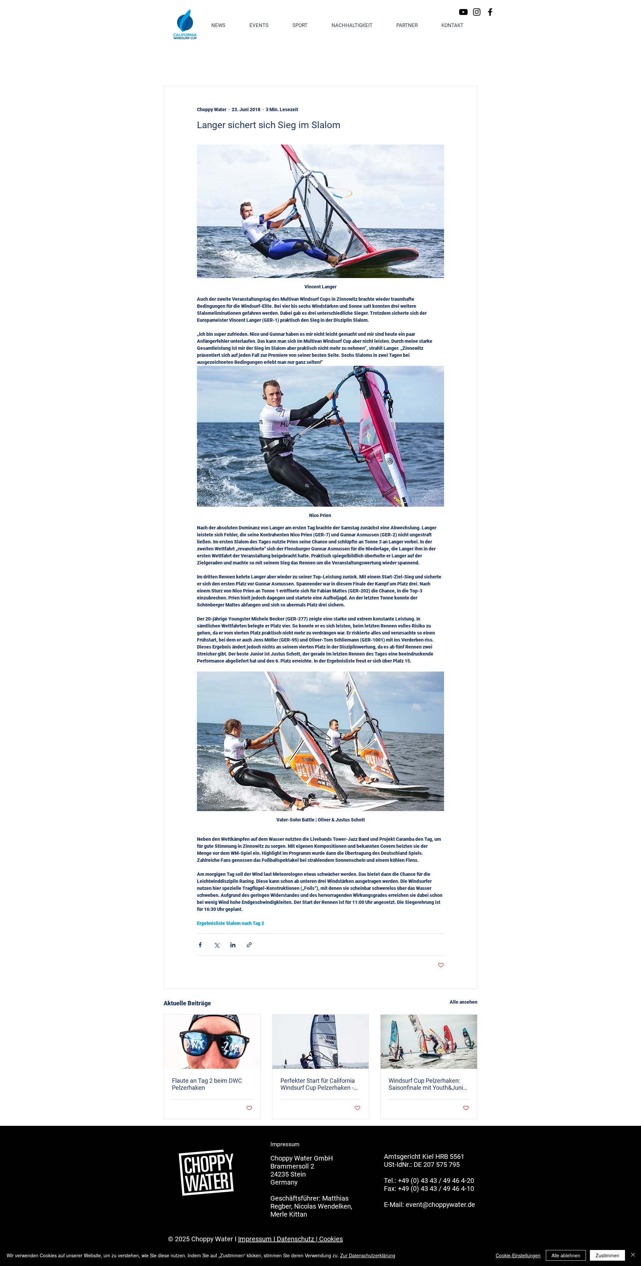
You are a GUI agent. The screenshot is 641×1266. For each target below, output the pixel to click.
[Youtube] (463, 12)
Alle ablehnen (566, 1255)
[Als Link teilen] (249, 945)
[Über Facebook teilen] (200, 945)
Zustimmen (607, 1255)
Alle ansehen (463, 1002)
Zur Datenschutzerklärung (367, 1255)
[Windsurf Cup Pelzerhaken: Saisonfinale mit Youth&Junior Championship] (429, 1042)
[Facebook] (490, 12)
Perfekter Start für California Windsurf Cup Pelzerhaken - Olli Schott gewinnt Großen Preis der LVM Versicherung (317, 1084)
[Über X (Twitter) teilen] (216, 945)
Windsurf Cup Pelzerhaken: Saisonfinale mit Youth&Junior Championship (428, 1084)
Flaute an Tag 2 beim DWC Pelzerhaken (207, 1084)
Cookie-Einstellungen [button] (518, 1255)
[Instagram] (477, 12)
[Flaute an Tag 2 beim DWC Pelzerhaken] (212, 1042)
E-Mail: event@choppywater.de (429, 1205)
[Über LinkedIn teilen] (233, 945)
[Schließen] (633, 1255)
